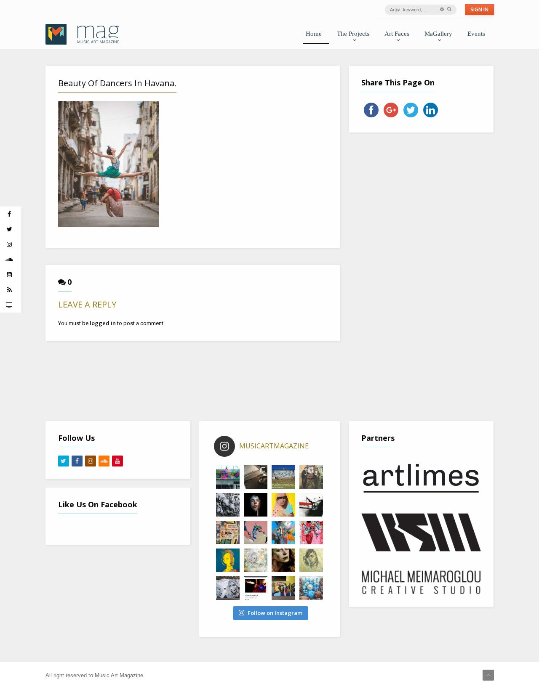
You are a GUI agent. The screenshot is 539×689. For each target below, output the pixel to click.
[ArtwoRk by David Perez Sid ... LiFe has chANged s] (228, 588)
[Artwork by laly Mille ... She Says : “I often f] (255, 560)
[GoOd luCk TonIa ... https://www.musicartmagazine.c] (255, 588)
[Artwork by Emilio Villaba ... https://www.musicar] (255, 505)
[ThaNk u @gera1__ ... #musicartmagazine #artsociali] (228, 477)
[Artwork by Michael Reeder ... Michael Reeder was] (283, 505)
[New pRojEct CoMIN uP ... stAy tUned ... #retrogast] (255, 477)
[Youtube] (117, 461)
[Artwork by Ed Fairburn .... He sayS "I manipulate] (311, 560)
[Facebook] (77, 461)
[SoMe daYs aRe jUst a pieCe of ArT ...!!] (228, 505)
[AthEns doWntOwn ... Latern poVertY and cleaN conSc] (311, 477)
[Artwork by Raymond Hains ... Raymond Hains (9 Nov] (228, 532)
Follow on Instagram (275, 613)
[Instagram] (90, 461)
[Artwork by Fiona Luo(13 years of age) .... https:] (311, 588)
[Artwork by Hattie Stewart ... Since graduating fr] (311, 532)
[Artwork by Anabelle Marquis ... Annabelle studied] (283, 532)
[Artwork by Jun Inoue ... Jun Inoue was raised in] (311, 505)
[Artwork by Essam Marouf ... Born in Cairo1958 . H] (228, 560)
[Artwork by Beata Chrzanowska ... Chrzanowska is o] (255, 532)
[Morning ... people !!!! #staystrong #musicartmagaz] (283, 477)
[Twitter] (63, 461)
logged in (103, 323)
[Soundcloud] (104, 461)
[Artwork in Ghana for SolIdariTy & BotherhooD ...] (283, 588)
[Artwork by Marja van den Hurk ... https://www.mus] (283, 560)
